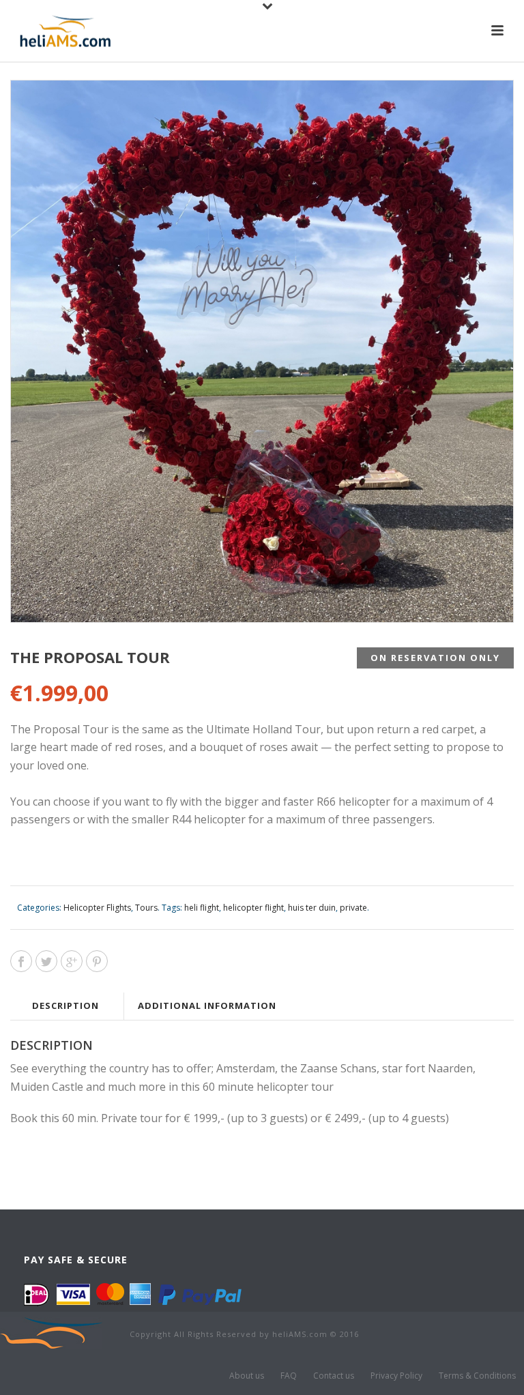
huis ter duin (312, 907)
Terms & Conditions (477, 1375)
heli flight (201, 907)
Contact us (333, 1375)
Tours (146, 907)
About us (246, 1375)
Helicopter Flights (97, 907)
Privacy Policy (396, 1375)
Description (65, 1005)
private (353, 907)
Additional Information (207, 1005)
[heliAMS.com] (51, 1331)
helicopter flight (253, 907)
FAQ (288, 1375)
